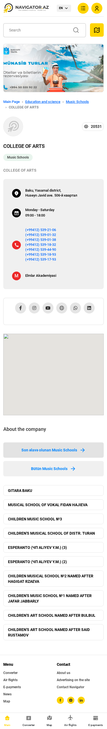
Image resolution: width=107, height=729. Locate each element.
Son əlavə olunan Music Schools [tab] (49, 450)
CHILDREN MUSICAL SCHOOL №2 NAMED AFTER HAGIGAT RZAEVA (50, 579)
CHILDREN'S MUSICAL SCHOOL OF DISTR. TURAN (51, 533)
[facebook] (60, 700)
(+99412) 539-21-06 (40, 230)
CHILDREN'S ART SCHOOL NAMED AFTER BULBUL (51, 615)
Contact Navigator (70, 687)
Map (6, 701)
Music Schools (77, 102)
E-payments (12, 687)
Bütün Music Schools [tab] (49, 468)
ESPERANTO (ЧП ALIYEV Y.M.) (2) (37, 562)
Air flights (10, 680)
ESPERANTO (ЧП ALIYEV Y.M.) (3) (37, 547)
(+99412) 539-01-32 (40, 235)
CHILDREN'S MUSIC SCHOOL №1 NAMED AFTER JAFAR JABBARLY (50, 598)
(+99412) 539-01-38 (40, 240)
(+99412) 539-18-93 (40, 254)
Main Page (11, 102)
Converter (10, 673)
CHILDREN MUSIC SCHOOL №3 (35, 519)
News (7, 694)
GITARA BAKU (20, 490)
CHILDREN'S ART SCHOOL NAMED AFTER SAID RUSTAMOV (49, 632)
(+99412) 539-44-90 (40, 249)
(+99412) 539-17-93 (40, 259)
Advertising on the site (73, 680)
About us (63, 673)
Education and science (42, 102)
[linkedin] (81, 700)
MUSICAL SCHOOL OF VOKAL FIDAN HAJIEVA (48, 505)
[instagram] (70, 700)
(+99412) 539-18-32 (40, 245)
